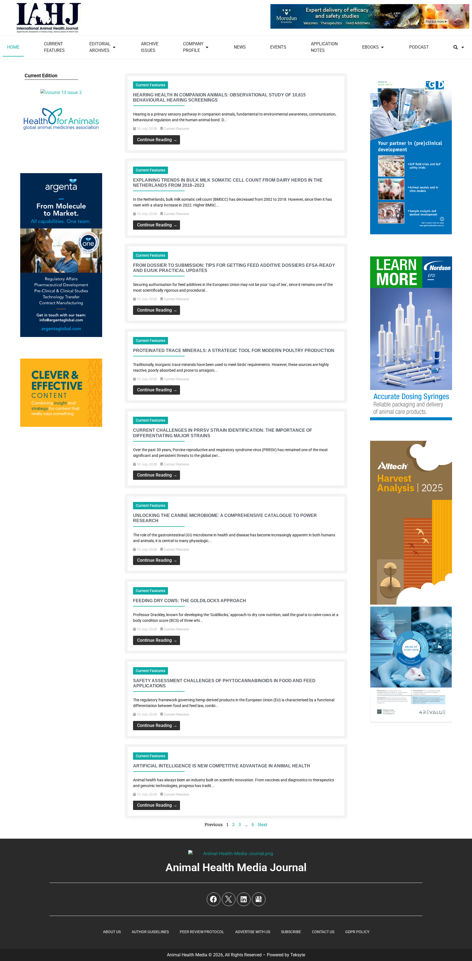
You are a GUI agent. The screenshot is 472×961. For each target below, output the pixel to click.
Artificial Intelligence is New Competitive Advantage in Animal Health (221, 766)
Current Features (150, 85)
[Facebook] (213, 899)
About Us (112, 932)
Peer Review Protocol (202, 932)
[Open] (463, 47)
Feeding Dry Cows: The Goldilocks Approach (189, 600)
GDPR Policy (357, 932)
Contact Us (323, 932)
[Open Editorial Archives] (114, 47)
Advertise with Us (252, 932)
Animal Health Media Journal (236, 867)
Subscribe (291, 932)
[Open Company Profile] (207, 47)
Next (262, 824)
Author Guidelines (150, 932)
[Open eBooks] (382, 47)
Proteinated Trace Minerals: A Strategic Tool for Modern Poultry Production (233, 350)
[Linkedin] (243, 899)
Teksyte (297, 954)
